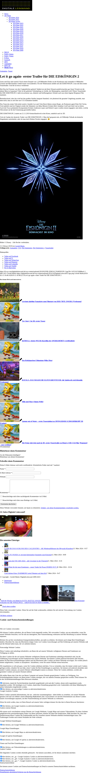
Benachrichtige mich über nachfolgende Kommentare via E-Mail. (25, 496)
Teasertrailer (49, 248)
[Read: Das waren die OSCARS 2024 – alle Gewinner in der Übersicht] (6, 559)
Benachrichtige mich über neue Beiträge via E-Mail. (20, 500)
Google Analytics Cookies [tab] (9, 691)
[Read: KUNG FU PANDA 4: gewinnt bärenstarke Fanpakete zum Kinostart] (6, 553)
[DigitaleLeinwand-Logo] (16, 10)
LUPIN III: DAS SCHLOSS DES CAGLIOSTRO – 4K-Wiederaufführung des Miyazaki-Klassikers (38, 548)
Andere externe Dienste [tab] (8, 708)
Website (2, 477)
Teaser (10, 71)
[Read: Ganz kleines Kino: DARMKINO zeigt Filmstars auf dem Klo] (6, 571)
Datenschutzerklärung (7, 770)
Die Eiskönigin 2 (38, 248)
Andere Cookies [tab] (5, 749)
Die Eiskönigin (27, 248)
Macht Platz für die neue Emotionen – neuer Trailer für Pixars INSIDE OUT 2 (30, 567)
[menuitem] (46, 14)
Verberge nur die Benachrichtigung (29, 772)
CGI (19, 248)
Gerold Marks (20, 246)
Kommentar (4, 492)
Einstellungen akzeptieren (8, 772)
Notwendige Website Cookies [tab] (10, 647)
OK (1, 616)
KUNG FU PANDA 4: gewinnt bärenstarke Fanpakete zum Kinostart (28, 555)
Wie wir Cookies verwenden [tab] (9, 629)
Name (2, 469)
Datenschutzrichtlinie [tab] (7, 763)
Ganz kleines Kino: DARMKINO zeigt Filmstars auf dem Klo (25, 573)
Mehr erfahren (7, 616)
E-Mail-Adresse (6, 473)
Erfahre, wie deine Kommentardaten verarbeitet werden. (60, 508)
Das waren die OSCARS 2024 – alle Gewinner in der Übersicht (26, 561)
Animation (3, 71)
